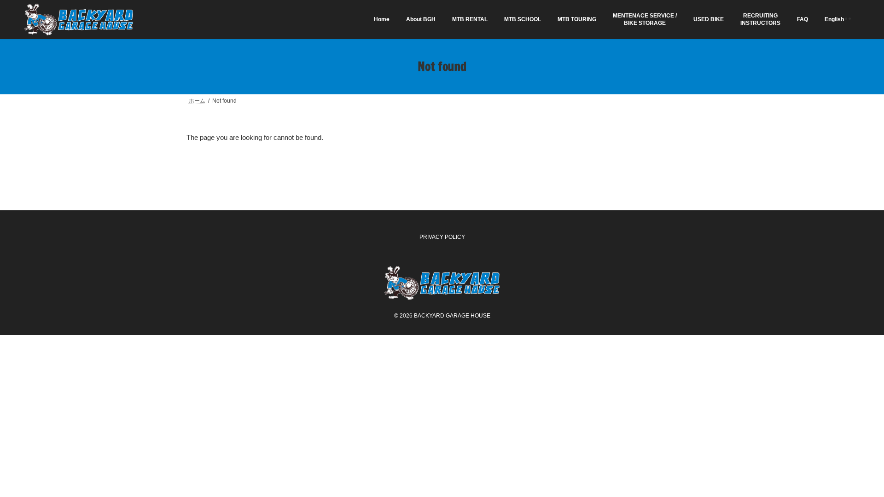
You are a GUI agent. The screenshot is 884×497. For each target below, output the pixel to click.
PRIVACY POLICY (442, 237)
